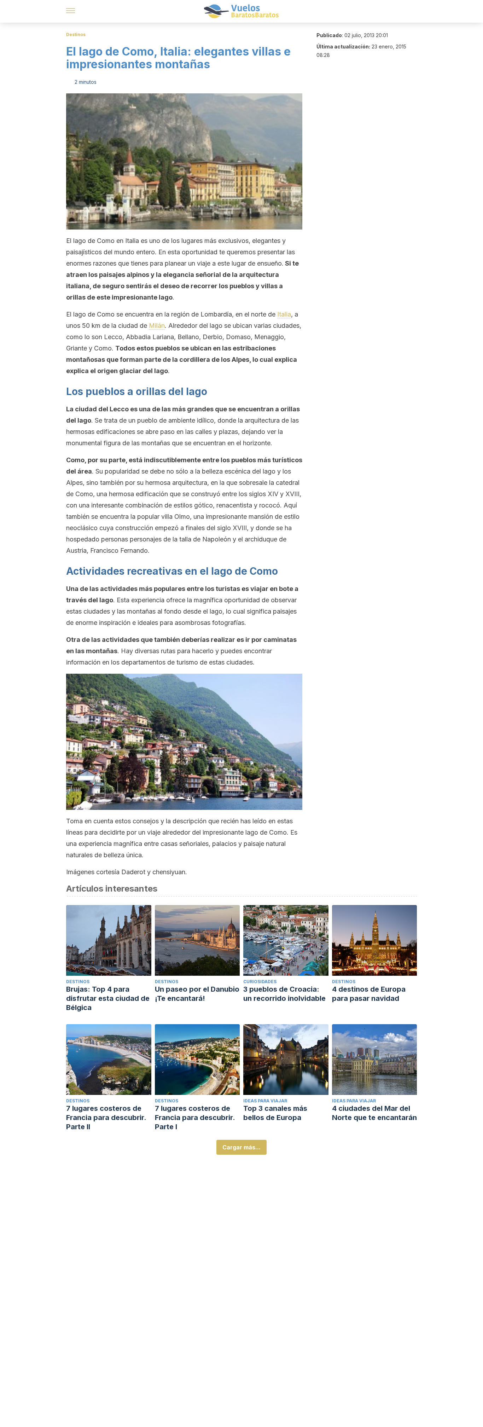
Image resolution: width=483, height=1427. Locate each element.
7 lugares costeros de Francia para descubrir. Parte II (106, 1117)
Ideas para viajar (265, 1100)
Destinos (76, 34)
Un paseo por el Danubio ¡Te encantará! (197, 994)
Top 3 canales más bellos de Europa (275, 1113)
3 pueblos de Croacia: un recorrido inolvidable (284, 994)
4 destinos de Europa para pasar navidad (369, 994)
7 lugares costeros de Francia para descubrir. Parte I (195, 1117)
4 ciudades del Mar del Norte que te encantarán (374, 1113)
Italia (284, 314)
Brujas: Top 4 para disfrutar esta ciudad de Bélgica (108, 998)
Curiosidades (260, 981)
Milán (157, 325)
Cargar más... (241, 1147)
